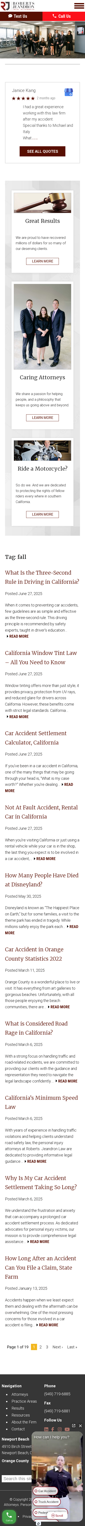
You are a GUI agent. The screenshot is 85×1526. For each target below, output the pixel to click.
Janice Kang (24, 90)
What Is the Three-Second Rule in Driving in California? (42, 577)
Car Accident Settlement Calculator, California (36, 738)
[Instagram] (59, 1427)
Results (18, 1408)
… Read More (49, 138)
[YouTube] (66, 1427)
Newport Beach (15, 1439)
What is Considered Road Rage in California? (36, 1028)
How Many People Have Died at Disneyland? (41, 880)
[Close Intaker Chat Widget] (80, 1426)
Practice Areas (24, 1401)
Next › (58, 1347)
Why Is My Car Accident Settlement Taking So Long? (41, 1183)
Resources (21, 1415)
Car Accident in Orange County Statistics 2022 (34, 954)
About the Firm (24, 1422)
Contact (18, 1429)
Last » (72, 1347)
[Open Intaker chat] (38, 1524)
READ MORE (19, 636)
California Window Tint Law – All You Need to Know (41, 658)
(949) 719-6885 (57, 1394)
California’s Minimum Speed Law (41, 1102)
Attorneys (20, 1394)
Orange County (15, 1460)
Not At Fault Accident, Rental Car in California (41, 812)
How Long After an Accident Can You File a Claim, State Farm (40, 1267)
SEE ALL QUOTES (42, 151)
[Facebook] (52, 1427)
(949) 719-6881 (57, 1411)
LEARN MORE (42, 261)
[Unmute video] (57, 1469)
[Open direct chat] (74, 1426)
